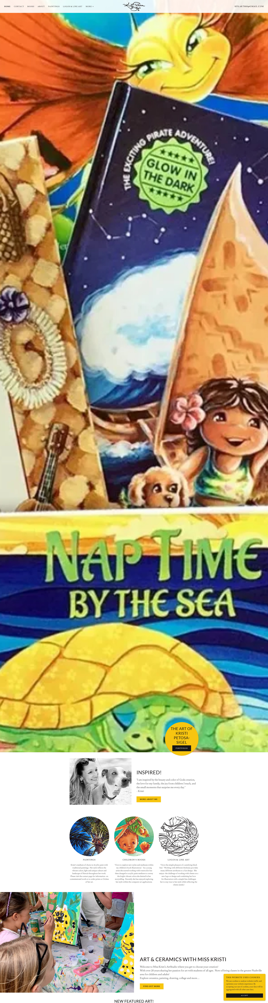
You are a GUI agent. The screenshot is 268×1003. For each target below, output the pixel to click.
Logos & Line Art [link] (72, 6)
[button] (90, 6)
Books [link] (30, 6)
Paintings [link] (54, 6)
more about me (149, 799)
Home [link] (7, 6)
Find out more (151, 986)
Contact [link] (19, 6)
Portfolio (182, 748)
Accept (244, 995)
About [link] (41, 6)
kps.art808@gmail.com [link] (249, 6)
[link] (134, 6)
